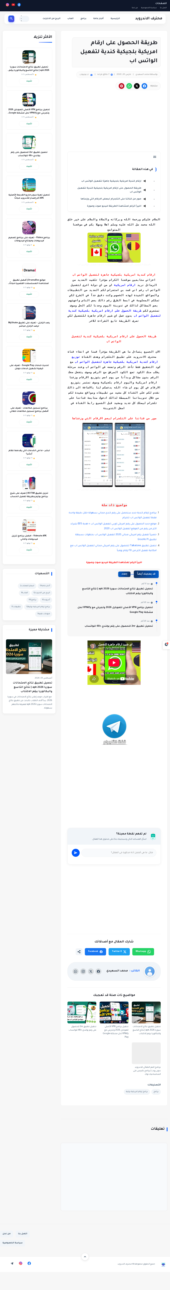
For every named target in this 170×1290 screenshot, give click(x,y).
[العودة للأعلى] (85, 1256)
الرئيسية (115, 18)
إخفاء (124, 574)
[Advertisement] (114, 123)
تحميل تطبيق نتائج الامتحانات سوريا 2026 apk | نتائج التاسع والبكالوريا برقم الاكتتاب (32, 687)
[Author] (150, 971)
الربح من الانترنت (51, 18)
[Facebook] (19, 5)
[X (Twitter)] (91, 971)
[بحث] (11, 18)
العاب (70, 18)
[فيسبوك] (144, 86)
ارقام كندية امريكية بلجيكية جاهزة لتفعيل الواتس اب (111, 181)
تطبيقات (16, 607)
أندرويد (46, 600)
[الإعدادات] (166, 645)
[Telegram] (12, 1263)
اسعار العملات (27, 586)
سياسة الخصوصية (149, 8)
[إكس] (137, 86)
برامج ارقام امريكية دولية (137, 1092)
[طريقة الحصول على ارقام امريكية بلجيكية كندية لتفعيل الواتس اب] (114, 248)
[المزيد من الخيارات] (79, 951)
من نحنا (135, 8)
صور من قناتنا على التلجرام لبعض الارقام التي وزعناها (111, 199)
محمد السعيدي (117, 970)
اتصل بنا (163, 8)
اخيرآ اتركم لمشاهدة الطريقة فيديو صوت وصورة (114, 206)
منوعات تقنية (43, 614)
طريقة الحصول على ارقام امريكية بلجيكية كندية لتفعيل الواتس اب (109, 190)
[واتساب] (129, 86)
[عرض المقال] (114, 735)
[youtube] (3, 1263)
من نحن (6, 1234)
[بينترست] (121, 86)
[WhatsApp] (76, 971)
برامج (83, 18)
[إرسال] (76, 853)
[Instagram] (7, 5)
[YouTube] (13, 5)
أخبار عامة (98, 18)
